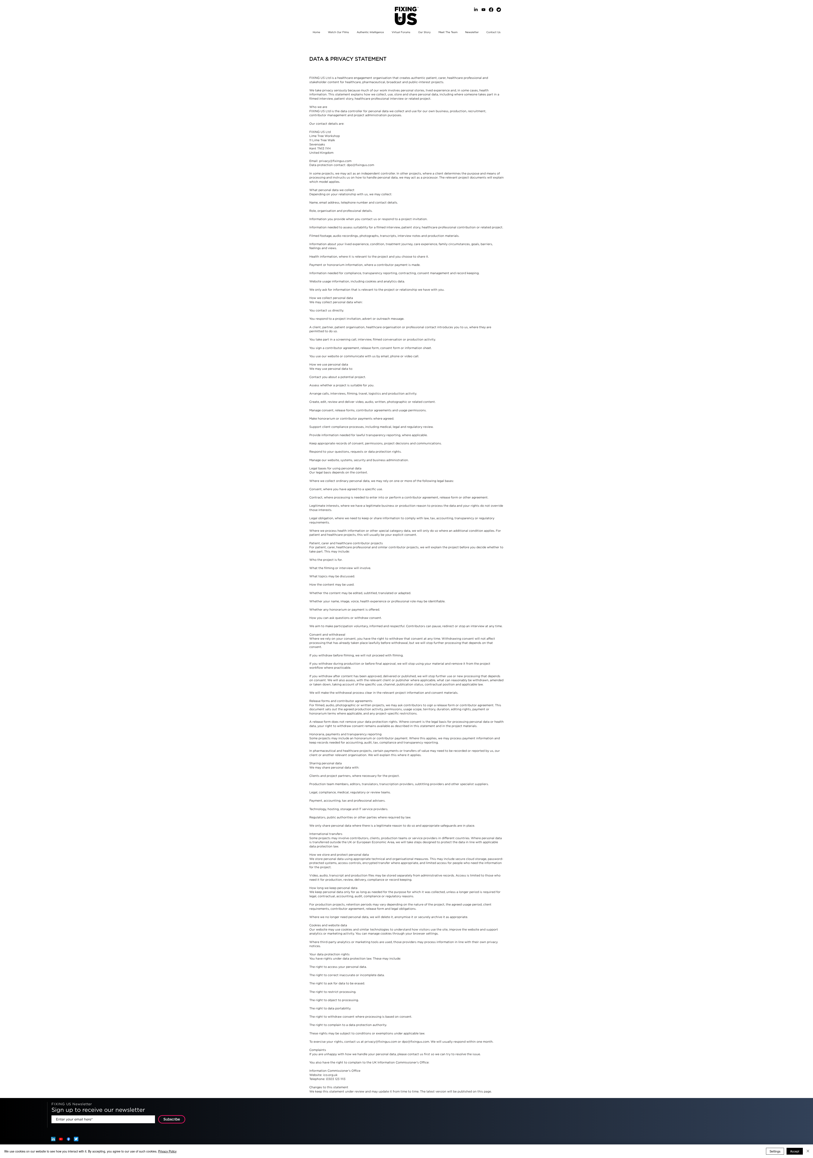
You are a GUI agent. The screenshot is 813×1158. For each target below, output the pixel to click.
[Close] (807, 1151)
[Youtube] (483, 9)
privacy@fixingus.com (335, 160)
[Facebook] (491, 9)
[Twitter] (498, 9)
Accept (794, 1151)
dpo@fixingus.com (360, 164)
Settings (775, 1151)
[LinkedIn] (476, 9)
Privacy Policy (167, 1151)
